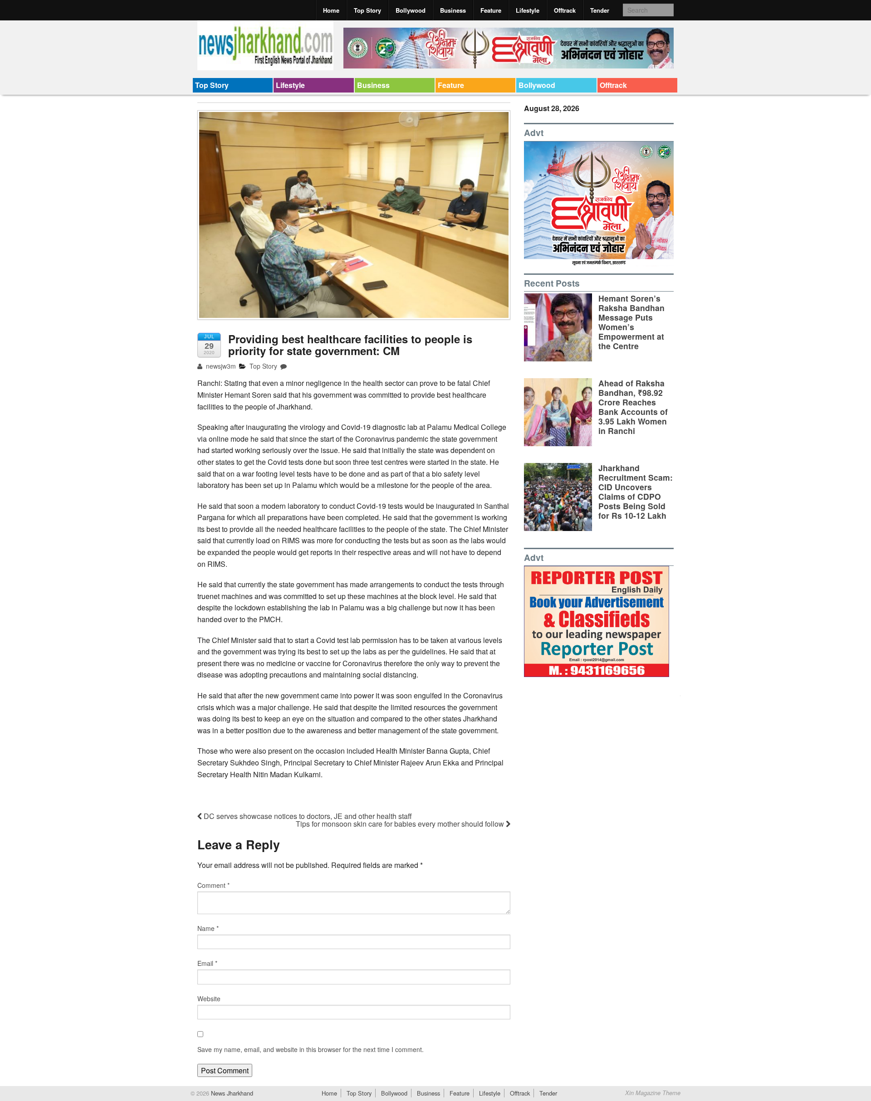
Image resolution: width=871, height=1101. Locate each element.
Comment (213, 885)
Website (208, 998)
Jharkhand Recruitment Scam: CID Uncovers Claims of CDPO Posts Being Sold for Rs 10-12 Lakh (635, 491)
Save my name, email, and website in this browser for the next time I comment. (310, 1049)
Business (453, 10)
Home (331, 10)
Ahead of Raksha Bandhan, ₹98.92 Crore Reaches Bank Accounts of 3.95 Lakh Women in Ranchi (633, 407)
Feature (490, 10)
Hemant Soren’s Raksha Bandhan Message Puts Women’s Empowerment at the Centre (631, 322)
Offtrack (565, 10)
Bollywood (411, 10)
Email (207, 963)
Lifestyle (527, 10)
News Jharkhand (231, 1093)
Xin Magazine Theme (652, 1093)
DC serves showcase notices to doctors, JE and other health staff (307, 816)
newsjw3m (220, 365)
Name (208, 928)
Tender (599, 10)
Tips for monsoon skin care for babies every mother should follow (401, 823)
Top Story (367, 10)
